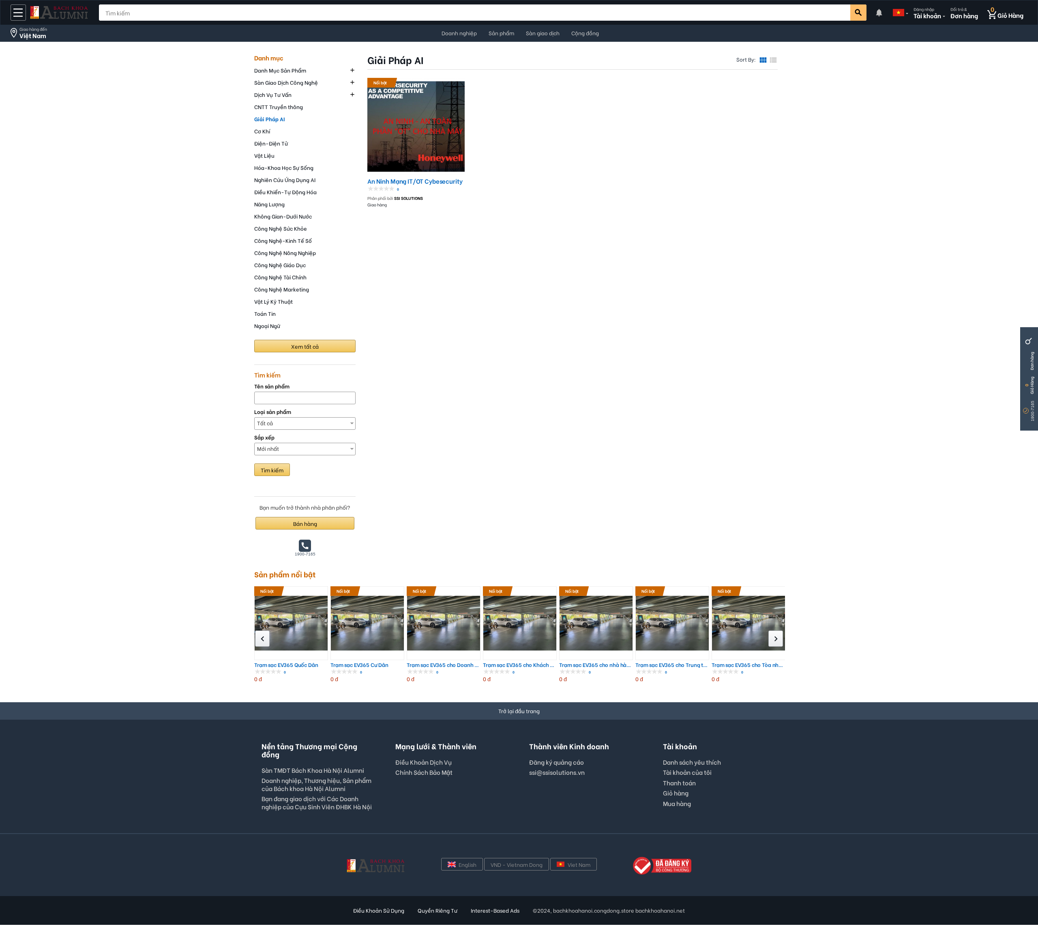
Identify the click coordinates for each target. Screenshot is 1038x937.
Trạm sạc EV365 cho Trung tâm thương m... (672, 664)
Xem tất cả (305, 346)
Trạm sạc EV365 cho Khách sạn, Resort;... (520, 664)
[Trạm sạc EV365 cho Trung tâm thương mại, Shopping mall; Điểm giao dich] (672, 623)
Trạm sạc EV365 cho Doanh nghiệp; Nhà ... (443, 664)
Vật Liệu (264, 155)
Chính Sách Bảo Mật (424, 772)
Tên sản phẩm (272, 386)
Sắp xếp (264, 437)
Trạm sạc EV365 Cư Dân (359, 664)
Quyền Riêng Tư (437, 910)
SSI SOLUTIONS (408, 198)
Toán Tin (265, 313)
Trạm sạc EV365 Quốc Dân (286, 664)
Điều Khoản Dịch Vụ (423, 761)
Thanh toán (679, 782)
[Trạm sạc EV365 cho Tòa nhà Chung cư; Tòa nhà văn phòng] (748, 623)
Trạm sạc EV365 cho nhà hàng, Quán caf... (596, 664)
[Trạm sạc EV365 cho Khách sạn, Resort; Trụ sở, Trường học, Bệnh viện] (520, 623)
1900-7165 (1032, 411)
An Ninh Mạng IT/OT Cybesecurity (414, 181)
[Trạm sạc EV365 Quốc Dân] (291, 623)
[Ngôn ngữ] (898, 12)
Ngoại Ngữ (267, 325)
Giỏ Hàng (1032, 385)
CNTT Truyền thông (278, 106)
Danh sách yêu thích (692, 761)
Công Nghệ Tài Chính (280, 277)
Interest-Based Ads (495, 910)
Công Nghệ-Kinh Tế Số (283, 240)
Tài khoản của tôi (687, 772)
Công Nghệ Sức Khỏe (280, 228)
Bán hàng (305, 523)
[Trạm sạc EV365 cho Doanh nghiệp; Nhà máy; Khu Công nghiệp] (443, 623)
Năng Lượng (269, 204)
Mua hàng (677, 803)
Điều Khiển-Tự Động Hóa (285, 191)
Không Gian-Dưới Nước (283, 216)
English (467, 864)
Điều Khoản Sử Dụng (378, 910)
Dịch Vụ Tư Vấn (273, 94)
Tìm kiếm (272, 470)
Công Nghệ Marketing (281, 289)
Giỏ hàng (675, 792)
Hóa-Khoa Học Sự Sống (283, 167)
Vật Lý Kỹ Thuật (273, 301)
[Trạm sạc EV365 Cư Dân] (367, 623)
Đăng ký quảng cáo (556, 762)
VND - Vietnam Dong (517, 864)
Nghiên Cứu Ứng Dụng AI (284, 179)
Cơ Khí (262, 131)
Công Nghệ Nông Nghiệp (285, 252)
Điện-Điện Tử (271, 143)
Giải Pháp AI (269, 118)
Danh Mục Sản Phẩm (280, 70)
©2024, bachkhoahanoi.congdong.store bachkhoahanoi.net (609, 910)
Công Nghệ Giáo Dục (280, 264)
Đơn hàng (1032, 361)
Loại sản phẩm (272, 411)
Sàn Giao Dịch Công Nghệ (286, 82)
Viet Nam (579, 864)
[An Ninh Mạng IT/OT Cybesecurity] (416, 125)
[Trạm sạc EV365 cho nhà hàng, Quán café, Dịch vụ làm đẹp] (596, 623)
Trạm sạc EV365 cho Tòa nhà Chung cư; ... (748, 664)
